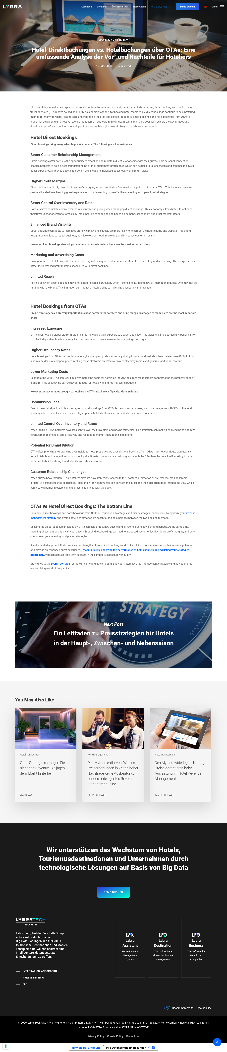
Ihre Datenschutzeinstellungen (126, 1047)
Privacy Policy (96, 1036)
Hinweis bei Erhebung (86, 1047)
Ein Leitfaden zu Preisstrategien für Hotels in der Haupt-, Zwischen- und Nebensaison (113, 634)
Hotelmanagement (113, 40)
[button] (218, 6)
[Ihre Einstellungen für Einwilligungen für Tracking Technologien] (6, 1046)
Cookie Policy (115, 1036)
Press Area (133, 1036)
